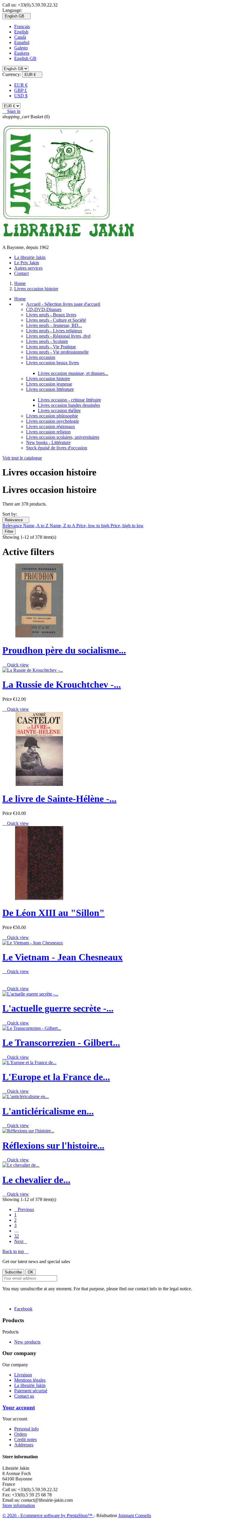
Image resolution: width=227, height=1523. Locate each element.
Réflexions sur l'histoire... (53, 1145)
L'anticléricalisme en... (48, 1111)
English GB (25, 58)
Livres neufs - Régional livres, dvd (58, 336)
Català (20, 37)
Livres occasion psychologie (52, 421)
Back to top (15, 1251)
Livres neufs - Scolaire (47, 341)
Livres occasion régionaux (50, 426)
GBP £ (20, 90)
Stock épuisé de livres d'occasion (56, 447)
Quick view (15, 664)
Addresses (23, 1444)
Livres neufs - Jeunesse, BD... (54, 325)
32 (16, 1236)
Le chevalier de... (36, 1179)
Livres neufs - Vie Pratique (51, 346)
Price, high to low (127, 525)
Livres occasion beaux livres (52, 362)
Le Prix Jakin (26, 262)
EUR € (20, 85)
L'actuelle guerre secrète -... (58, 1008)
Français (22, 26)
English (21, 31)
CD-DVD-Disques (43, 309)
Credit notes (25, 1439)
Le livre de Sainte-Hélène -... (59, 798)
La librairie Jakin (30, 257)
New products (27, 1341)
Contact (21, 273)
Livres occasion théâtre (59, 410)
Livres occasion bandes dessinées (69, 405)
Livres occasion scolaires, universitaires (62, 437)
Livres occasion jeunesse (49, 383)
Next (20, 1241)
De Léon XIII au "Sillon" (53, 912)
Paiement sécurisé (30, 1390)
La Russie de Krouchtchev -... (61, 684)
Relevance (16, 520)
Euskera (21, 53)
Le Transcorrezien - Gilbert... (61, 1042)
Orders (20, 1434)
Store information (18, 1505)
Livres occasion (40, 357)
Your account (18, 1407)
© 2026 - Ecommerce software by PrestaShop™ (48, 1515)
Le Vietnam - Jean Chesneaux (62, 957)
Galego (21, 47)
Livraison (23, 1374)
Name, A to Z (36, 525)
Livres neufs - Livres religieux (54, 330)
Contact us (24, 1396)
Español (21, 42)
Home (20, 298)
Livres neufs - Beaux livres (51, 314)
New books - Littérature (48, 442)
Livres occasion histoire (48, 378)
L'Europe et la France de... (56, 1077)
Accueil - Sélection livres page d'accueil (63, 304)
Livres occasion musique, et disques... (73, 373)
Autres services (28, 268)
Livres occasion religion (48, 431)
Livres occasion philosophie (52, 415)
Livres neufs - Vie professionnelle (57, 352)
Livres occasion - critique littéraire (69, 399)
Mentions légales (30, 1380)
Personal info (26, 1428)
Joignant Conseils (134, 1515)
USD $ (20, 95)
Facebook (23, 1308)
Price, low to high (93, 525)
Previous (24, 1209)
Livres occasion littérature (50, 389)
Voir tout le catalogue (22, 457)
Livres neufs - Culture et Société (56, 320)
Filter (9, 531)
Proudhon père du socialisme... (64, 650)
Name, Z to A (63, 525)
